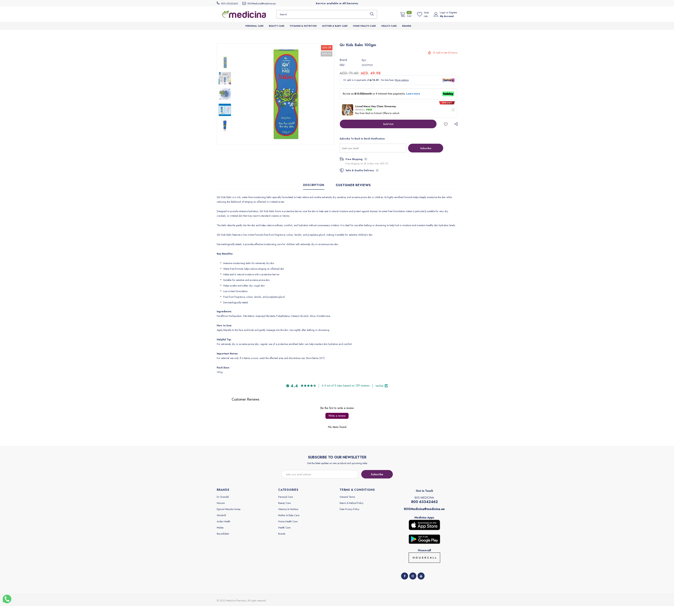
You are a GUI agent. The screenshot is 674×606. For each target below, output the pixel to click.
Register (453, 12)
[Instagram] (412, 576)
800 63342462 (424, 501)
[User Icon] (436, 14)
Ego (364, 60)
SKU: (342, 65)
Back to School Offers (377, 113)
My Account (447, 16)
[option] (283, 94)
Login (443, 12)
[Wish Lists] (445, 124)
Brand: (344, 60)
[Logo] (244, 14)
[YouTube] (421, 576)
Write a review (337, 416)
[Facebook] (404, 576)
